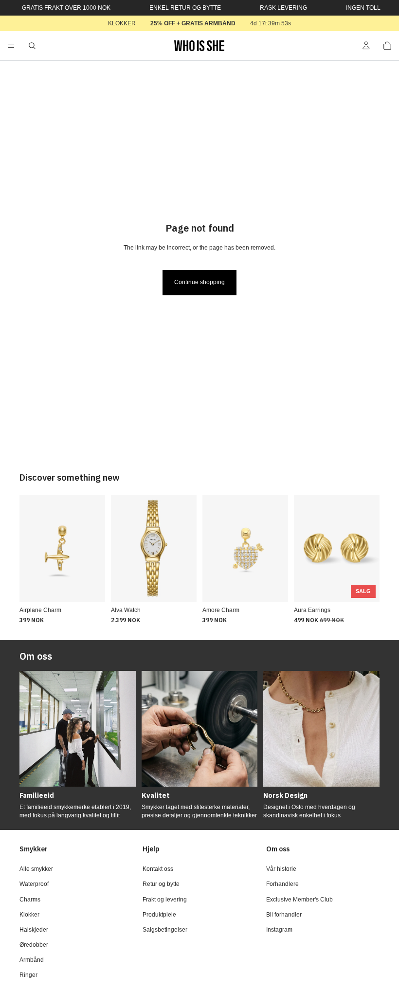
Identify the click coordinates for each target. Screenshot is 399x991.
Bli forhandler (284, 914)
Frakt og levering (165, 899)
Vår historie (281, 868)
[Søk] (32, 45)
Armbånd (31, 959)
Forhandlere (282, 884)
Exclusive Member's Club (299, 899)
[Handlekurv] (387, 45)
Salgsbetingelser (165, 929)
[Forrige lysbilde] (30, 548)
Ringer (28, 975)
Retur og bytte (161, 884)
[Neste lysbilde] (94, 548)
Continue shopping (199, 282)
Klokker (29, 914)
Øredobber (33, 944)
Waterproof (34, 884)
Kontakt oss (158, 868)
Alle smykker (36, 868)
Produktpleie (159, 914)
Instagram (279, 929)
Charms (29, 899)
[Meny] (11, 46)
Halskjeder (33, 929)
